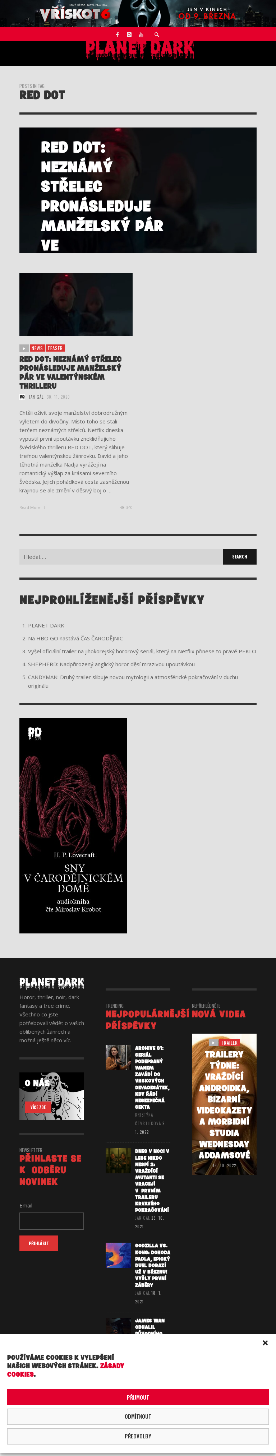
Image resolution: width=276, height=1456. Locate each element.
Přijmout (138, 1397)
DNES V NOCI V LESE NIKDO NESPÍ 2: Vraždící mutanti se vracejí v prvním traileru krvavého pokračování (152, 1180)
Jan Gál (36, 397)
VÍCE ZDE (38, 1107)
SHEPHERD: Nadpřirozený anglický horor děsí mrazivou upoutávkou (111, 664)
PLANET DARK (46, 625)
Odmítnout (138, 1416)
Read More (30, 507)
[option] (138, 190)
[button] (265, 1342)
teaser (55, 348)
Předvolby (138, 1436)
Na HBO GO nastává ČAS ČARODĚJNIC (75, 638)
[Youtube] (141, 34)
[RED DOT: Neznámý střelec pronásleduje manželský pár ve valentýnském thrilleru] (64, 304)
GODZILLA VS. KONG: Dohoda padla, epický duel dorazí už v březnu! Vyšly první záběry (152, 1265)
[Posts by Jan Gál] (22, 397)
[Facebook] (117, 34)
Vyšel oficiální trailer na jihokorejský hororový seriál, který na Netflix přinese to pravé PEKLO (142, 651)
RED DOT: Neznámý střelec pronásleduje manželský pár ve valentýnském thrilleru (70, 373)
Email (25, 1205)
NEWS (37, 348)
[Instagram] (129, 34)
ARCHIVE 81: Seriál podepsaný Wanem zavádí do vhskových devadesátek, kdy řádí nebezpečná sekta (152, 1077)
